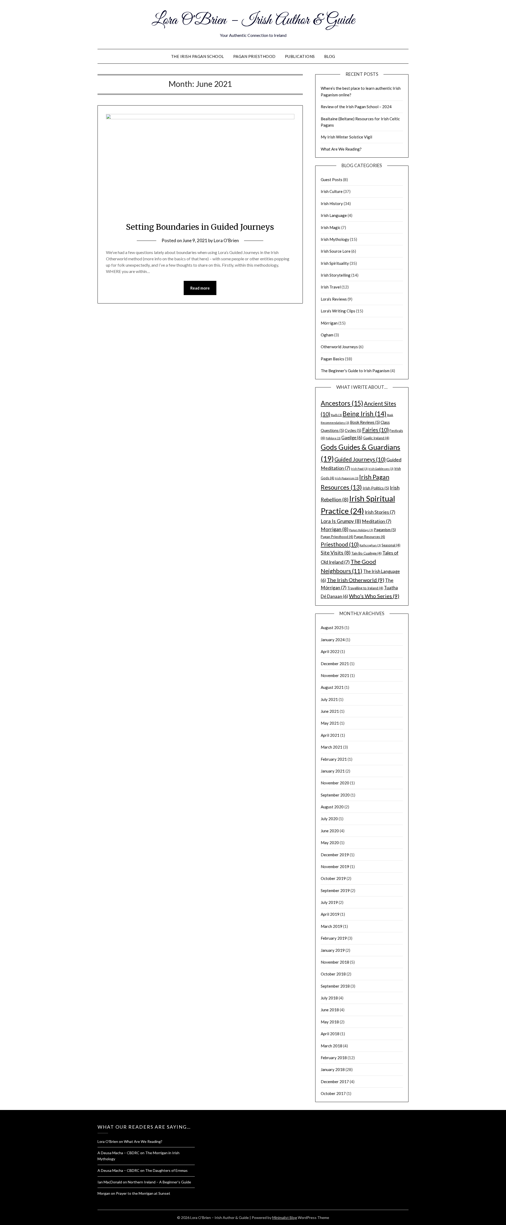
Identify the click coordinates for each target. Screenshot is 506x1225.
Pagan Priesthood (254, 56)
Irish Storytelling (336, 275)
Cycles (353, 430)
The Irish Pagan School (197, 56)
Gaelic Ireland (376, 438)
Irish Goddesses (380, 468)
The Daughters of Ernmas (166, 1170)
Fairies (375, 429)
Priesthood (340, 544)
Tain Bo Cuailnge (366, 553)
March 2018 (331, 1045)
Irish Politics (376, 488)
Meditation (376, 521)
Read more (200, 288)
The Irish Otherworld (355, 580)
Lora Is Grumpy (341, 521)
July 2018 (329, 997)
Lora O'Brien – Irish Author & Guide (253, 20)
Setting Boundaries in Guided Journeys (200, 227)
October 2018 (333, 974)
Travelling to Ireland (365, 588)
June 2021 (330, 711)
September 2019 (335, 890)
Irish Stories (380, 512)
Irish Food (359, 468)
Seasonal (391, 545)
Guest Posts (331, 179)
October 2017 (333, 1093)
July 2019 (329, 902)
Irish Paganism (346, 478)
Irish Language (334, 215)
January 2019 (333, 950)
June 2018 (330, 1009)
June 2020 (330, 830)
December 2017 (335, 1081)
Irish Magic (330, 227)
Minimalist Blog (284, 1217)
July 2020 (329, 818)
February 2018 (334, 1057)
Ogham (327, 334)
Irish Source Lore (336, 251)
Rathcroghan (370, 545)
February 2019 (334, 938)
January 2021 (333, 771)
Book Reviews (365, 422)
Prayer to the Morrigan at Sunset (143, 1193)
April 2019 (330, 914)
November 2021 (335, 675)
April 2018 (330, 1033)
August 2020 (332, 806)
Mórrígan (329, 323)
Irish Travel (331, 287)
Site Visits (336, 553)
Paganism (385, 529)
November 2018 (335, 962)
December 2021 (335, 663)
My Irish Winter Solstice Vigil (346, 137)
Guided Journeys (360, 459)
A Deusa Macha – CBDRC (118, 1153)
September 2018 (335, 986)
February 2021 (334, 759)
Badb (336, 415)
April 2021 (330, 735)
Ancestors (342, 403)
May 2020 (330, 842)
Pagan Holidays (361, 530)
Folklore (333, 438)
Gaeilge (351, 437)
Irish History (332, 203)
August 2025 (332, 627)
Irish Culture (332, 191)
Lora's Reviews (334, 299)
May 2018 (330, 1021)
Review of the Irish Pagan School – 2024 (356, 106)
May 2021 (330, 723)
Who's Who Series (374, 596)
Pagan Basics (332, 358)
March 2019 (331, 926)
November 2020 (335, 782)
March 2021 (331, 747)
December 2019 (335, 854)
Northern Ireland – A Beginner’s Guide (159, 1182)
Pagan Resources (369, 537)
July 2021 (329, 699)
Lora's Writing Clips (338, 310)
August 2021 (332, 687)
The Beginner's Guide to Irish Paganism (355, 370)
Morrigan (334, 529)
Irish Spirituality (335, 263)
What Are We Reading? (341, 149)
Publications (300, 56)
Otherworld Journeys (339, 346)
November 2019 (335, 866)
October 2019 (333, 878)
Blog (329, 56)
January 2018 (333, 1069)
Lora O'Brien (226, 240)
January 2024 (333, 639)
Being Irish (364, 413)
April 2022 (330, 651)
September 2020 (335, 795)
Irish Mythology (335, 239)
